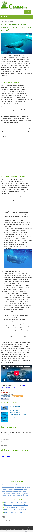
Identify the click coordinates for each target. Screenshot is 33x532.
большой (11, 487)
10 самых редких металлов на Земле (16, 505)
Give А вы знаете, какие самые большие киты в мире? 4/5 (8, 392)
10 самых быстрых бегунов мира (14, 512)
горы (28, 487)
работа (19, 493)
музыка (24, 491)
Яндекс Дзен (6, 456)
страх (13, 495)
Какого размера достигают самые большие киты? (15, 408)
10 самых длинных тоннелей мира (15, 509)
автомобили (11, 484)
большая (26, 484)
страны (9, 495)
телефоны (19, 495)
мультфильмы (6, 493)
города (24, 487)
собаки (4, 495)
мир (20, 491)
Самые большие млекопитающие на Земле (18, 413)
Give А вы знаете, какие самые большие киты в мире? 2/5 (5, 392)
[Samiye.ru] (16, 4)
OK (26, 531)
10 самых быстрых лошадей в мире (15, 502)
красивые (9, 491)
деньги (4, 489)
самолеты (25, 493)
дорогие (9, 489)
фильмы (26, 495)
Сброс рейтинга (2, 392)
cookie (21, 531)
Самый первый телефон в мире (14, 507)
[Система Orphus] (11, 521)
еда (14, 489)
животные (19, 489)
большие (5, 487)
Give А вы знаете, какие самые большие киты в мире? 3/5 (6, 392)
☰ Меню (4, 17)
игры (25, 489)
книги (3, 491)
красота (15, 491)
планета (13, 493)
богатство (19, 484)
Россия (4, 485)
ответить (4, 436)
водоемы (18, 487)
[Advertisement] (16, 157)
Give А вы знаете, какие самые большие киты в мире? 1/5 (3, 392)
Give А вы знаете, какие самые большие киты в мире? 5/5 (9, 392)
